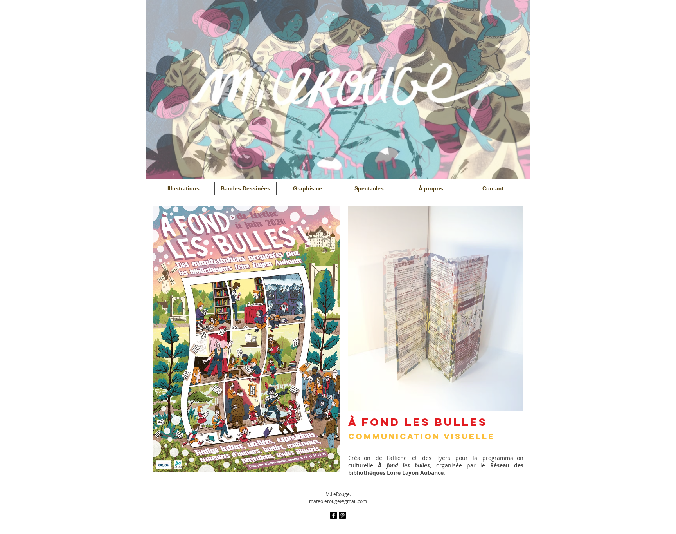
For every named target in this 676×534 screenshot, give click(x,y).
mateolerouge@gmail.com (338, 501)
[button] (246, 339)
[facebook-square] (333, 515)
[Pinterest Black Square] (342, 515)
